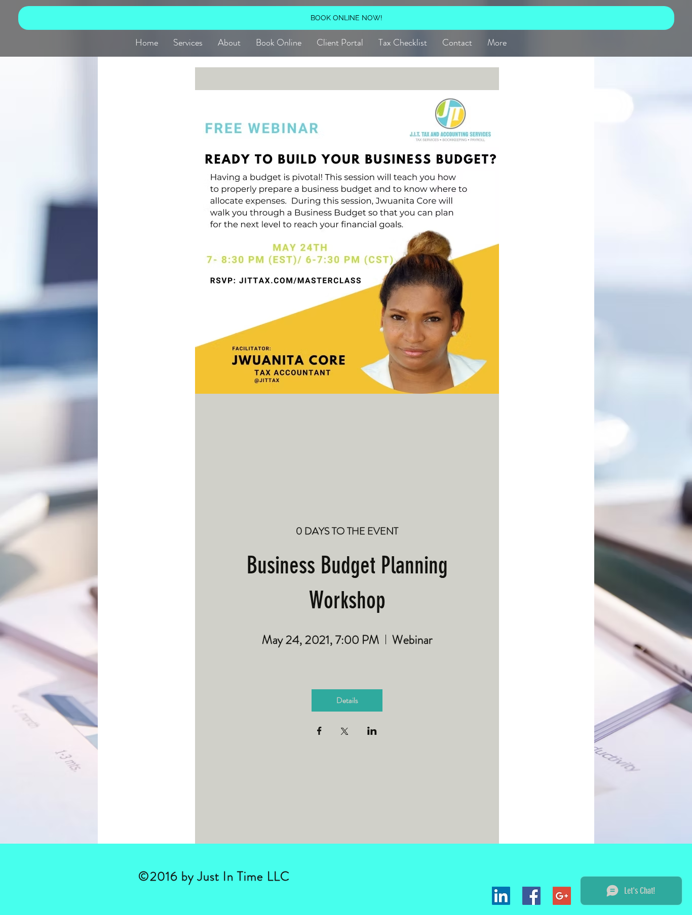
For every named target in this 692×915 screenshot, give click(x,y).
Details (347, 700)
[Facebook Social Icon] (531, 896)
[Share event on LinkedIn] (372, 732)
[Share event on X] (344, 732)
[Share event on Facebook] (319, 732)
